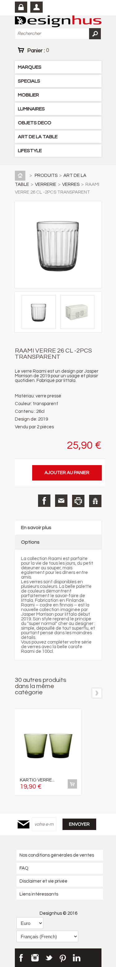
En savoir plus (36, 527)
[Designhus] (58, 21)
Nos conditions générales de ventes (56, 855)
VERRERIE (45, 184)
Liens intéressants (38, 894)
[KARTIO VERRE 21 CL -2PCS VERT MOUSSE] (48, 743)
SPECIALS (29, 81)
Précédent (85, 693)
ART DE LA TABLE (38, 136)
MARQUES (29, 67)
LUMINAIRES (31, 108)
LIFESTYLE (30, 150)
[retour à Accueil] (21, 175)
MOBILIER (28, 94)
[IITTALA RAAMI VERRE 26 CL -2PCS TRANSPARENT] (40, 327)
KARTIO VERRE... (37, 780)
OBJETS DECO (34, 122)
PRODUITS (46, 175)
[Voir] (72, 784)
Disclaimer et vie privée (43, 881)
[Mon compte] (36, 7)
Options (30, 542)
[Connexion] (21, 7)
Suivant (96, 693)
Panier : (38, 50)
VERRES (70, 184)
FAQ (23, 868)
